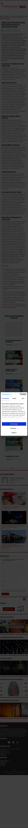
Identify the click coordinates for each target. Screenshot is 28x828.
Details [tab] (14, 398)
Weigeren (14, 432)
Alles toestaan (14, 424)
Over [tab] (23, 398)
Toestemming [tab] (5, 398)
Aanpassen (13, 428)
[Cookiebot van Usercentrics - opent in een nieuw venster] (20, 394)
